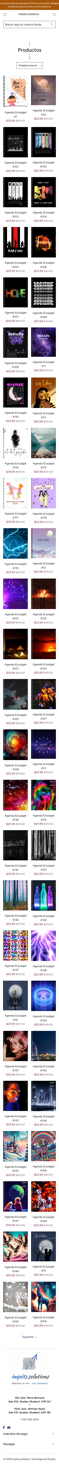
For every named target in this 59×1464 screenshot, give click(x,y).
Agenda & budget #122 (43, 594)
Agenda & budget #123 (15, 644)
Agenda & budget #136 (43, 895)
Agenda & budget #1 (15, 91)
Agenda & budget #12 (43, 543)
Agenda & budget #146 (43, 1146)
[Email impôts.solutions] (8, 1427)
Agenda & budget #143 (15, 1096)
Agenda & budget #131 (43, 795)
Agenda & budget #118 (43, 493)
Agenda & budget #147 (15, 1196)
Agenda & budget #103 (15, 192)
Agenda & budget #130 (15, 795)
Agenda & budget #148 (43, 1196)
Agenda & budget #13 (43, 744)
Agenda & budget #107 (15, 292)
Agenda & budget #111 (43, 392)
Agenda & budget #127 (43, 694)
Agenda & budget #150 (15, 1297)
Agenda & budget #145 (15, 1146)
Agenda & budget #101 (15, 142)
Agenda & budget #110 (15, 392)
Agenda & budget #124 (43, 644)
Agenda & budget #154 (43, 1297)
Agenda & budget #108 (43, 292)
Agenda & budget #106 (43, 242)
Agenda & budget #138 (43, 945)
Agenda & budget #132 (15, 845)
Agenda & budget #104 (43, 192)
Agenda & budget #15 (43, 1246)
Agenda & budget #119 (15, 543)
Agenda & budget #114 (15, 443)
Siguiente (29, 1336)
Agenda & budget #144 (43, 1096)
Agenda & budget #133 (43, 845)
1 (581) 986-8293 (29, 1419)
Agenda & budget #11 (43, 342)
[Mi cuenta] (4, 14)
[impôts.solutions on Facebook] (4, 1427)
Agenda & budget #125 (15, 694)
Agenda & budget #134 (15, 895)
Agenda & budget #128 (15, 744)
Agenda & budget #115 (43, 443)
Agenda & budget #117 (15, 493)
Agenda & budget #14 (15, 995)
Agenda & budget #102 (43, 142)
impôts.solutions (29, 14)
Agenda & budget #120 (15, 594)
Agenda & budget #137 (15, 945)
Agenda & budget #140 (43, 996)
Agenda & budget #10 (43, 90)
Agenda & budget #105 (15, 242)
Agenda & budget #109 (15, 342)
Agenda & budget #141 (15, 1046)
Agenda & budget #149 (15, 1246)
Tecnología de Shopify (43, 1459)
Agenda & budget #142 (43, 1046)
